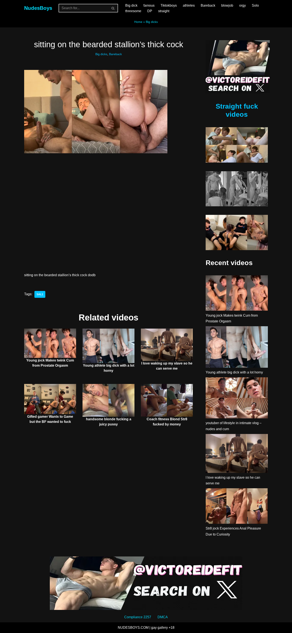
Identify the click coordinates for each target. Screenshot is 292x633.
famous (149, 5)
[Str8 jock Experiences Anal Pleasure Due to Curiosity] (237, 506)
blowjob (227, 5)
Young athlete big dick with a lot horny (234, 372)
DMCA (163, 617)
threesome (133, 11)
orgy (242, 5)
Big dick (131, 5)
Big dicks (152, 22)
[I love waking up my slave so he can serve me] (237, 454)
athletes (189, 5)
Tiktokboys (169, 5)
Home (138, 22)
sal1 (40, 294)
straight (163, 11)
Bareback (208, 5)
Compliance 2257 (137, 617)
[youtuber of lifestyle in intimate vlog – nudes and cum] (237, 398)
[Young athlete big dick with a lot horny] (237, 347)
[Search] (113, 8)
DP (149, 11)
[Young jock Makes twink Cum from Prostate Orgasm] (237, 293)
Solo (255, 5)
